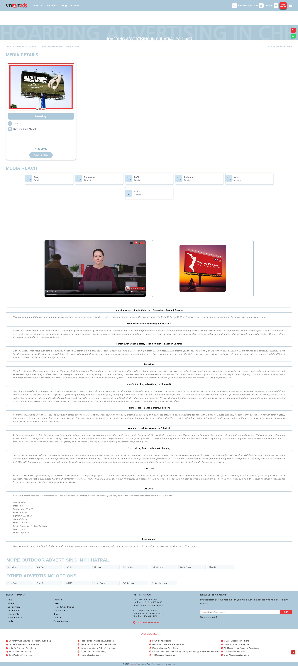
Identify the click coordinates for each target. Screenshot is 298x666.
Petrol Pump (185, 567)
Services (52, 5)
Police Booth (157, 567)
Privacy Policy (61, 610)
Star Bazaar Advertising (235, 651)
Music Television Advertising (165, 648)
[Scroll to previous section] (293, 647)
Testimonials (14, 610)
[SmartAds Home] (16, 5)
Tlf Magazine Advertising (163, 655)
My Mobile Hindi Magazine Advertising (241, 648)
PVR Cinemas (128, 583)
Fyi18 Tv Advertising (161, 641)
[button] (234, 5)
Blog (64, 5)
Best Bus (40, 567)
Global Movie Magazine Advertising (25, 644)
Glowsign (213, 567)
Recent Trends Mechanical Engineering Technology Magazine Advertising (186, 651)
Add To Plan (41, 155)
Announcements (62, 621)
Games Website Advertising (236, 641)
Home (11, 599)
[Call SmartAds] (293, 30)
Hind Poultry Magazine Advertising (168, 644)
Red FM (69, 583)
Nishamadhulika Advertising (93, 651)
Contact (75, 5)
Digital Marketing (159, 583)
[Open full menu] (290, 5)
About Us (37, 5)
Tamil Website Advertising (20, 655)
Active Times (99, 583)
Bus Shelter (128, 567)
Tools (10, 621)
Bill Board (98, 567)
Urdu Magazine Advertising (236, 655)
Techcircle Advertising (91, 655)
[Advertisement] (149, 221)
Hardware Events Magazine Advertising (99, 644)
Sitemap (58, 599)
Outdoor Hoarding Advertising (237, 644)
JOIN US (286, 612)
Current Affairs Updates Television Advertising (30, 641)
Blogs (56, 614)
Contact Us (13, 614)
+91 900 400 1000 (248, 5)
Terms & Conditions (64, 607)
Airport (40, 583)
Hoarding (12, 567)
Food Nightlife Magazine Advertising (97, 641)
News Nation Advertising (20, 651)
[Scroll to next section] (293, 652)
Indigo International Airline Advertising (98, 648)
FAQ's (56, 603)
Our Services (14, 607)
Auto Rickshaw (14, 583)
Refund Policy (15, 617)
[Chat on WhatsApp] (293, 36)
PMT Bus (69, 567)
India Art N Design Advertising (22, 648)
